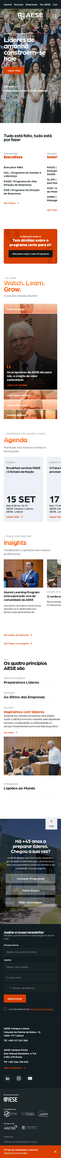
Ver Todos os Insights (16, 643)
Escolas (18, 4)
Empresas (32, 4)
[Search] (54, 16)
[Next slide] (16, 96)
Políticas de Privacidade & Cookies (20, 1141)
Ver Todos (9, 202)
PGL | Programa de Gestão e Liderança (22, 174)
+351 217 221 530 (18, 1040)
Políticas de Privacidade (41, 1009)
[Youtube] (30, 1078)
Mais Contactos (13, 1067)
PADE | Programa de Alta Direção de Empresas (20, 182)
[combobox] (7, 988)
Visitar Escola (30, 890)
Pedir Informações (31, 902)
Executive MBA (13, 167)
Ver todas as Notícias (16, 634)
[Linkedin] (7, 1078)
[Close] (55, 1152)
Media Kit (8, 1136)
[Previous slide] (7, 96)
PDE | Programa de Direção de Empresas (22, 191)
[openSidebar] (6, 16)
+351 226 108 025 (18, 1061)
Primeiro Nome (11, 945)
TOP (51, 826)
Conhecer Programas (30, 878)
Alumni (8, 4)
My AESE (45, 4)
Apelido (7, 960)
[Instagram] (19, 1078)
